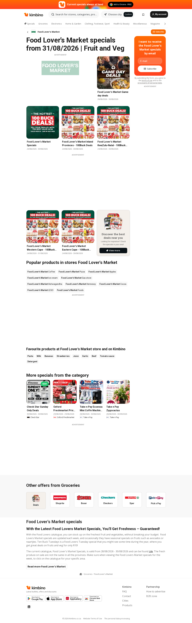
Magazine (155, 23)
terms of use (147, 80)
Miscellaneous (140, 23)
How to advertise (155, 591)
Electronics (56, 23)
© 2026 (71, 618)
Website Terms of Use (92, 618)
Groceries (43, 23)
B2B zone (151, 596)
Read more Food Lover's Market (47, 566)
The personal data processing (117, 618)
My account (160, 14)
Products (127, 605)
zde (151, 551)
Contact (126, 596)
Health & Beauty (121, 23)
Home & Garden (73, 23)
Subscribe (160, 31)
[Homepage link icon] (81, 574)
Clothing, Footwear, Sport (97, 23)
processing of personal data (150, 83)
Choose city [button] (115, 14)
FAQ (124, 591)
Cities (125, 600)
